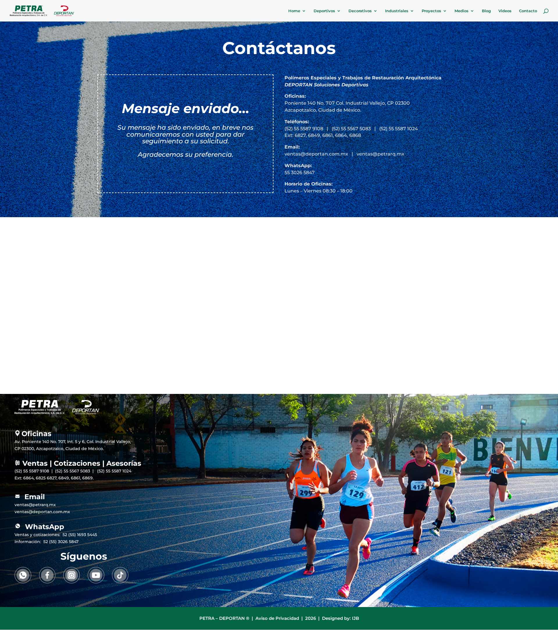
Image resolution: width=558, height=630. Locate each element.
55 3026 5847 (300, 172)
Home (294, 11)
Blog (486, 11)
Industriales (396, 11)
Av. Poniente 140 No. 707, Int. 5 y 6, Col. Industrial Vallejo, (73, 441)
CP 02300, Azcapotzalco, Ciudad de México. (59, 448)
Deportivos (324, 11)
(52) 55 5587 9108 (304, 128)
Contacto (528, 11)
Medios (461, 11)
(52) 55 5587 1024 (398, 128)
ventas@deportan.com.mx (316, 154)
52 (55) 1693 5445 (79, 534)
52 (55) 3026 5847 (60, 541)
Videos (505, 11)
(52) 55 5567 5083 (351, 128)
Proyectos (431, 11)
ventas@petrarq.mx (381, 154)
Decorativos (360, 11)
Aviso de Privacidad (277, 618)
